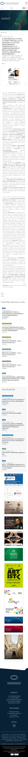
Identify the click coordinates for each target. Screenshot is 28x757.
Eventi (5, 32)
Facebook (5, 287)
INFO (16, 754)
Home (2, 32)
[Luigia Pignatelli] (4, 26)
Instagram (10, 287)
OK (12, 754)
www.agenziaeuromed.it (15, 285)
